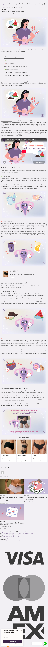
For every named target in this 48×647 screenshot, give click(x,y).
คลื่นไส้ (30, 233)
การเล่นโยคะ (20, 132)
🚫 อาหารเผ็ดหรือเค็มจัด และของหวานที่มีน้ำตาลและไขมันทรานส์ (16, 72)
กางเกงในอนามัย (6, 533)
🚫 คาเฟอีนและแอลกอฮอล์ (9, 63)
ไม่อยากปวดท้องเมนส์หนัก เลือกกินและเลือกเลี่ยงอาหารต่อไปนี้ (17, 66)
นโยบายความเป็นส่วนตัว (5, 541)
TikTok (16, 538)
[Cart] (44, 4)
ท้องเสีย (41, 225)
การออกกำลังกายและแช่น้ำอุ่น (29, 132)
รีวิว (11, 536)
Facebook (5, 405)
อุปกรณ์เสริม (30, 533)
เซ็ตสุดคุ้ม (15, 4)
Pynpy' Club (20, 536)
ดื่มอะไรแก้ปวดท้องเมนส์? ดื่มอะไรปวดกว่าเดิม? (14, 58)
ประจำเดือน (15, 7)
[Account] (42, 4)
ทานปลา (11, 297)
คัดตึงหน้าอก (10, 125)
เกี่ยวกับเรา (29, 4)
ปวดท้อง (25, 82)
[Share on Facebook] (8, 467)
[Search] (39, 4)
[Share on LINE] (5, 467)
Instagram (9, 405)
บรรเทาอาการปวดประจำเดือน (36, 392)
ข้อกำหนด (14, 541)
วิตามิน (26, 293)
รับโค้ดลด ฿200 (12, 641)
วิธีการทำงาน (22, 4)
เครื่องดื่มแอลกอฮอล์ (12, 231)
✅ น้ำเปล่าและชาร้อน (9, 60)
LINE (4, 538)
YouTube (14, 405)
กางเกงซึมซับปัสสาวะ (15, 533)
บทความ (8, 7)
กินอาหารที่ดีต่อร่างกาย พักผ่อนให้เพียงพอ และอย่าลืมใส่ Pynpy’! (17, 75)
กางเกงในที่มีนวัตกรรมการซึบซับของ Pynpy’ (11, 397)
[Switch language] (36, 4)
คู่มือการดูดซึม (16, 535)
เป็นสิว (14, 125)
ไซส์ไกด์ (11, 535)
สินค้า (9, 4)
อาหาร (19, 133)
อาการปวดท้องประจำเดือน (6, 121)
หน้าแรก (3, 7)
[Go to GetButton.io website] (45, 645)
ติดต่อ (16, 536)
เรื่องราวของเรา (6, 536)
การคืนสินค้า (20, 541)
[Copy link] (11, 467)
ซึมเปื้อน (40, 399)
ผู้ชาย (21, 533)
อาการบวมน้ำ (20, 295)
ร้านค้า (13, 536)
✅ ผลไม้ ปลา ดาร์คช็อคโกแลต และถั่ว (11, 69)
